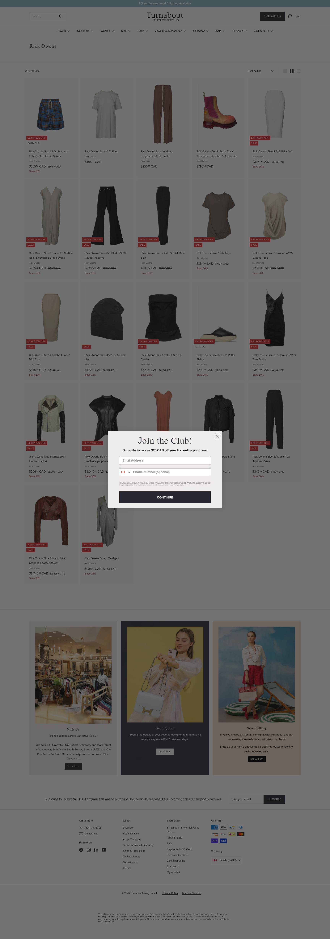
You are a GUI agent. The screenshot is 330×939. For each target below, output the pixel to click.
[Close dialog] (217, 436)
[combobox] (125, 472)
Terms (181, 485)
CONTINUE (165, 497)
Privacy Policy (173, 485)
